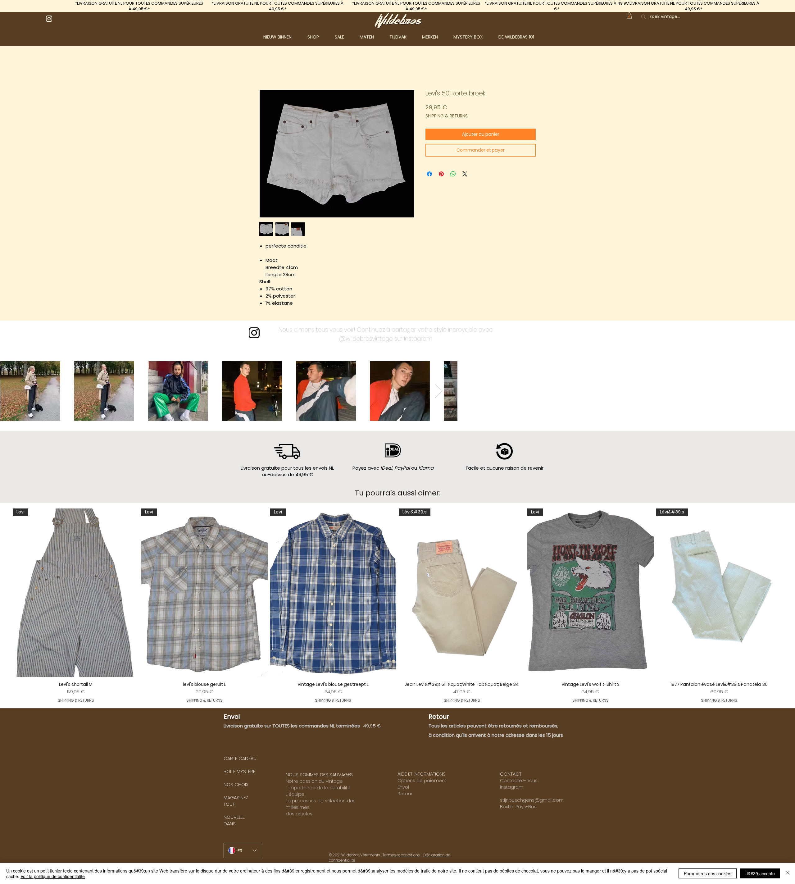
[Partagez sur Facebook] (429, 174)
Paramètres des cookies (707, 873)
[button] (318, 37)
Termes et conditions (401, 855)
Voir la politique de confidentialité (52, 876)
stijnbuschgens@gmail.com (532, 800)
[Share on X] (465, 174)
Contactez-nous (519, 780)
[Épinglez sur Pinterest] (441, 174)
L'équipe (295, 794)
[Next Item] (438, 391)
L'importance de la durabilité (318, 787)
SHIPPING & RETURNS (446, 116)
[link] (629, 15)
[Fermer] (787, 873)
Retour (405, 793)
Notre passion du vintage (314, 781)
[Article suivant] (791, 605)
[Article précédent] (3, 605)
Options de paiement (422, 780)
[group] (397, 605)
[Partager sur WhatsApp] (453, 174)
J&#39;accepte (760, 873)
